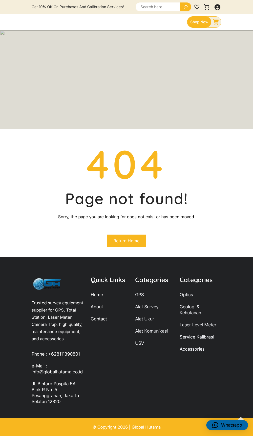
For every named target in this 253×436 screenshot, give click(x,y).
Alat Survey (147, 306)
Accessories (192, 349)
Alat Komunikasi (151, 331)
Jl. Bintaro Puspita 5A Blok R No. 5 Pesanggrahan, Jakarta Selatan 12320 (55, 392)
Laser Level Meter (198, 324)
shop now (199, 22)
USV (139, 343)
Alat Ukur (144, 318)
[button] (227, 425)
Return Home (126, 240)
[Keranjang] (206, 7)
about (97, 306)
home (97, 294)
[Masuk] (217, 7)
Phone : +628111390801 (56, 354)
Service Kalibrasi (197, 336)
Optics (186, 294)
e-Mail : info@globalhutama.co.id (57, 368)
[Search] (185, 6)
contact (99, 318)
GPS (139, 294)
